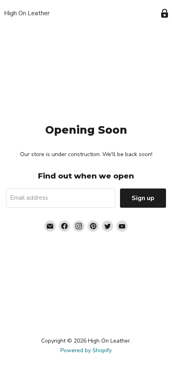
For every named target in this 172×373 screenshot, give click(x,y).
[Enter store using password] (164, 13)
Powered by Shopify (86, 350)
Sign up (143, 198)
